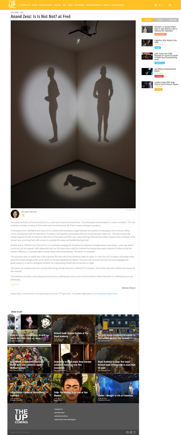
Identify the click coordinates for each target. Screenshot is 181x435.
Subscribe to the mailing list (64, 419)
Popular (148, 20)
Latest (160, 20)
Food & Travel (45, 5)
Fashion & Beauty (94, 5)
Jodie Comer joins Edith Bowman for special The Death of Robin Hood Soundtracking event (166, 56)
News (70, 5)
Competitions (117, 5)
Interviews (79, 5)
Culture (15, 12)
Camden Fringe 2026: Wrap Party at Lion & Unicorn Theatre (166, 83)
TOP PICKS (172, 20)
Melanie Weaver (29, 212)
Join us (107, 5)
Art (64, 5)
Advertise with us (61, 416)
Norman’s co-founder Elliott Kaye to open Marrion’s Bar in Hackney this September (166, 29)
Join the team (59, 412)
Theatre (57, 5)
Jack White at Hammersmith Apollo (165, 70)
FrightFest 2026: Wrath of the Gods (166, 41)
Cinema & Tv (25, 5)
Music (34, 5)
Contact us (58, 409)
